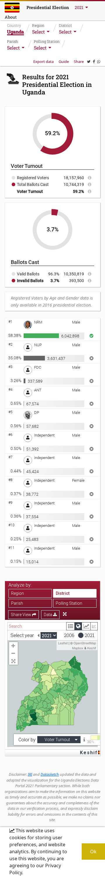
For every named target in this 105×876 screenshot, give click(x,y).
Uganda (15, 32)
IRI (30, 774)
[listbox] (82, 7)
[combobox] (41, 31)
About (11, 17)
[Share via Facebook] (94, 61)
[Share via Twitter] (88, 61)
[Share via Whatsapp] (98, 61)
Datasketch (50, 774)
